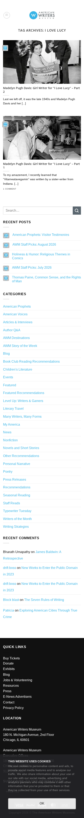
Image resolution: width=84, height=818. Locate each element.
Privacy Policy (13, 708)
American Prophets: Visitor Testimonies (40, 234)
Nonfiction (10, 440)
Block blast (11, 600)
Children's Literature (17, 369)
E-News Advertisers (17, 696)
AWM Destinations (16, 338)
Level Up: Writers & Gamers (23, 401)
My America (11, 424)
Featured (9, 385)
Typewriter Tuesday (17, 511)
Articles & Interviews (17, 322)
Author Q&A (11, 330)
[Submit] (77, 210)
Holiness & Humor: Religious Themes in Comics (41, 256)
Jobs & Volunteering (17, 680)
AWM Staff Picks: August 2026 (34, 244)
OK (42, 803)
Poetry (7, 471)
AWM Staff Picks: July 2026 (32, 267)
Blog (6, 353)
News (7, 432)
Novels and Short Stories (21, 448)
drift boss (9, 568)
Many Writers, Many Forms (22, 416)
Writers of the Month (17, 519)
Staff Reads (11, 503)
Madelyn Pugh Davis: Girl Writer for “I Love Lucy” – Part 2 (41, 89)
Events (8, 377)
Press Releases (14, 479)
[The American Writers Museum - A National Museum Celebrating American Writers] (42, 15)
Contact (8, 702)
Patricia (8, 610)
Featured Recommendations (23, 393)
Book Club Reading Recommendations (31, 361)
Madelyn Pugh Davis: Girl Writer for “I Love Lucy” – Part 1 (41, 165)
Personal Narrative (16, 464)
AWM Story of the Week (20, 346)
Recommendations (16, 487)
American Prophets (17, 306)
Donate (8, 663)
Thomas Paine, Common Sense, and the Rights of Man (46, 279)
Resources (11, 685)
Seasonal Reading (16, 495)
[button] (6, 15)
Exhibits (9, 669)
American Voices (15, 314)
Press (7, 691)
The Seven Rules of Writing (44, 600)
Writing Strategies (16, 526)
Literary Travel (13, 408)
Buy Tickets (11, 658)
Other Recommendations (21, 456)
